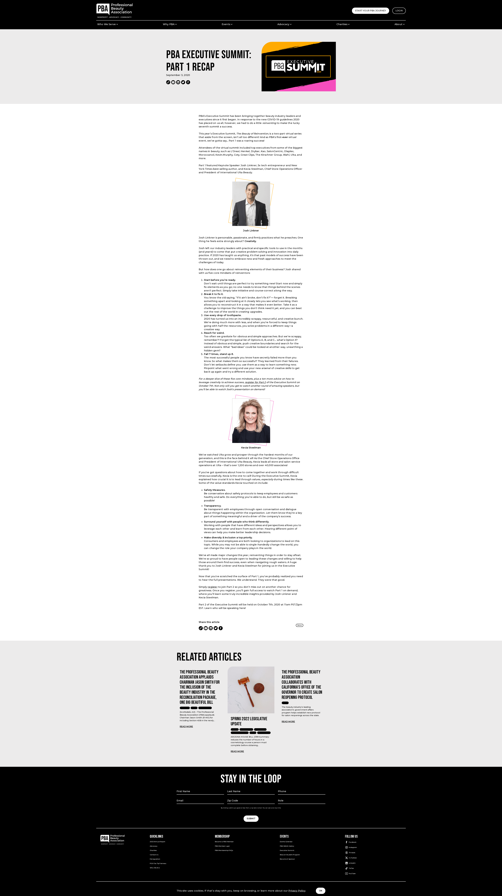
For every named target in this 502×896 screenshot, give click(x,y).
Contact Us (154, 855)
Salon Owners (263, 733)
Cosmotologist (246, 729)
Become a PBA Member (224, 842)
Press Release (205, 708)
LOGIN (400, 11)
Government (260, 729)
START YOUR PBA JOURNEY (372, 11)
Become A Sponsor (287, 859)
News (299, 625)
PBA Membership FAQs (224, 850)
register (212, 587)
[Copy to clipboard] (168, 82)
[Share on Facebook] (188, 82)
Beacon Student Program (290, 855)
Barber (234, 729)
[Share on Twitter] (183, 82)
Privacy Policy (296, 890)
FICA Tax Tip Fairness (158, 863)
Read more (186, 726)
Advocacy (185, 708)
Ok (320, 890)
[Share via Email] (173, 82)
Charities (153, 850)
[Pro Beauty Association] (114, 10)
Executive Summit (287, 850)
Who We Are (155, 868)
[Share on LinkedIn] (178, 82)
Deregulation (155, 859)
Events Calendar (286, 842)
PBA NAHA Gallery (287, 846)
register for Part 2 (255, 382)
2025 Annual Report (157, 842)
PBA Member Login (222, 846)
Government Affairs (239, 733)
